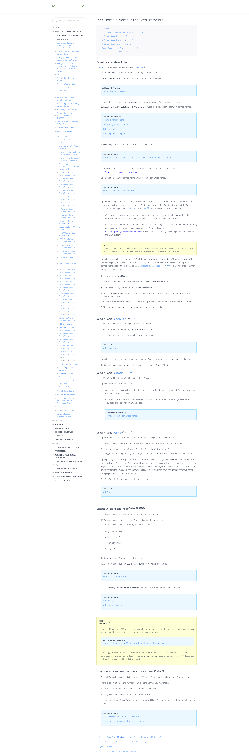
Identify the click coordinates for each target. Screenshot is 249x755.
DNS (58, 406)
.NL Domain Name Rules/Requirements (67, 276)
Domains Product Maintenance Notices (65, 415)
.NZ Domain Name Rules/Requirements (67, 288)
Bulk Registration (110, 348)
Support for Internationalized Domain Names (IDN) (69, 166)
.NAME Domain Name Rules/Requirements (67, 264)
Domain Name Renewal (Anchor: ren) (118, 40)
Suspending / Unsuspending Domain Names (68, 104)
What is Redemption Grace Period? (118, 190)
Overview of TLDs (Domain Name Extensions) (69, 147)
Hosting (58, 420)
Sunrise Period (65, 377)
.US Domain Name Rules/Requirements (67, 340)
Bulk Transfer (108, 492)
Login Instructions (106, 746)
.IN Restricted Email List (68, 364)
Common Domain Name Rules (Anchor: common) (123, 32)
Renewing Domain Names (67, 109)
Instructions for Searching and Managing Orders (117, 751)
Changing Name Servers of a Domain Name (68, 52)
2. (97, 742)
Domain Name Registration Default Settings (67, 122)
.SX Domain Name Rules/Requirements (67, 319)
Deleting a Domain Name (66, 84)
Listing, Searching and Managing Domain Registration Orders (65, 45)
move (107, 623)
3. (97, 747)
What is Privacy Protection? (114, 576)
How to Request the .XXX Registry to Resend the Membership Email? (125, 742)
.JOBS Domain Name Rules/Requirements (67, 240)
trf (130, 432)
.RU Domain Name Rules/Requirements (67, 307)
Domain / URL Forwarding (67, 410)
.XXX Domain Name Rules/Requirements (67, 359)
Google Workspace (64, 432)
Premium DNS (60, 451)
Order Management (64, 440)
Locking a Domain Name (113, 119)
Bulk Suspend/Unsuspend (114, 133)
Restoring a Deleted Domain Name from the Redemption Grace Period (68, 133)
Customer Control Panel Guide (69, 476)
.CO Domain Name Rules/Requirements (67, 210)
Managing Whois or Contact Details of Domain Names (67, 58)
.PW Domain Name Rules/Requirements (67, 300)
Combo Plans (61, 436)
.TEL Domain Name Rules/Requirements (67, 328)
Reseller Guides (62, 480)
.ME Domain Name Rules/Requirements (67, 246)
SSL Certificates (62, 428)
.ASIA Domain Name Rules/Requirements (67, 173)
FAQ (56, 465)
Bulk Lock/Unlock (110, 129)
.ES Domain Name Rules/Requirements (67, 222)
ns (163, 670)
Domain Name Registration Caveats (67, 141)
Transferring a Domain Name (65, 79)
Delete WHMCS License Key (67, 447)
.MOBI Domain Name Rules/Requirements (67, 252)
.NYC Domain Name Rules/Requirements (67, 282)
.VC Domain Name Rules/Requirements (67, 346)
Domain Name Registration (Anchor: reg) (119, 36)
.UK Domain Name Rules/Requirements (67, 334)
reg (135, 318)
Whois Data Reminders (66, 394)
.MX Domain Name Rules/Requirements (67, 258)
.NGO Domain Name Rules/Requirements (67, 270)
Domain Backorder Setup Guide (69, 461)
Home (57, 28)
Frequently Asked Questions (68, 31)
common (140, 67)
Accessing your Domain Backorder (66, 456)
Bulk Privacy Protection (112, 605)
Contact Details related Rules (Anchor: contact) (120, 48)
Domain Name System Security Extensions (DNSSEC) (65, 115)
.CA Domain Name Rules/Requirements (67, 198)
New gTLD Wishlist (66, 387)
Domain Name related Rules (113, 28)
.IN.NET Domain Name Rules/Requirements (67, 234)
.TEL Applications (65, 324)
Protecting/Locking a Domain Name (65, 89)
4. (97, 751)
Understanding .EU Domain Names (69, 228)
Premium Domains (66, 373)
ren (131, 372)
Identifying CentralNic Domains (67, 368)
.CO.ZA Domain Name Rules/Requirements (67, 353)
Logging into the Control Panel (70, 35)
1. (97, 737)
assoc (169, 265)
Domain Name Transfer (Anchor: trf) (118, 44)
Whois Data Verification (66, 391)
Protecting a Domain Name (114, 91)
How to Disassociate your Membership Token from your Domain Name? (135, 643)
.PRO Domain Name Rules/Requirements (67, 294)
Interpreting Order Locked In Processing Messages (69, 159)
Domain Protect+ (63, 94)
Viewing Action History (65, 127)
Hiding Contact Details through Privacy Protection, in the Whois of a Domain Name (67, 67)
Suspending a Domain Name (115, 124)
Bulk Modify (107, 600)
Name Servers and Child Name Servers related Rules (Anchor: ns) (127, 52)
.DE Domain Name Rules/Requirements (67, 216)
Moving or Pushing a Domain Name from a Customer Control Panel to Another (137, 157)
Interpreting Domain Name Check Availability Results (69, 153)
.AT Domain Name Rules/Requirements (67, 179)
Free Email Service (63, 472)
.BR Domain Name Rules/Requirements (67, 191)
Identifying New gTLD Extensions (67, 382)
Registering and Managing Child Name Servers (67, 98)
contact (140, 507)
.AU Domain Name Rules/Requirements (67, 185)
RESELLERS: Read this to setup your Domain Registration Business (66, 400)
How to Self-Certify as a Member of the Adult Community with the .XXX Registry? (130, 737)
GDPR (59, 74)
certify (147, 207)
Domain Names (61, 39)
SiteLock (59, 424)
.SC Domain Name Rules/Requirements (67, 313)
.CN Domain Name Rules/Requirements (67, 204)
